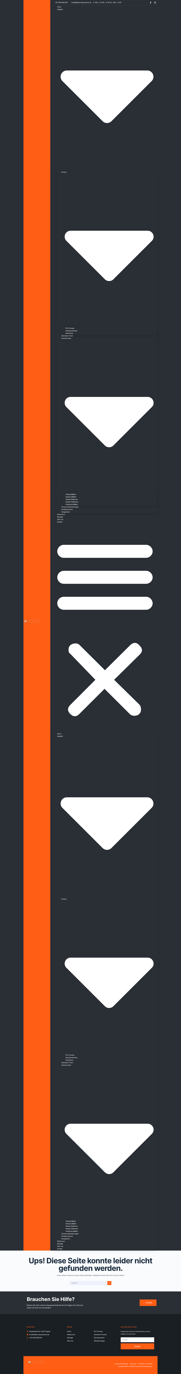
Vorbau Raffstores (71, 499)
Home (59, 734)
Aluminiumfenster (71, 331)
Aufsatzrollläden (70, 497)
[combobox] (88, 1283)
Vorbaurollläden (70, 494)
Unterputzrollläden (71, 504)
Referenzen (61, 1241)
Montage (60, 1244)
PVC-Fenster (69, 328)
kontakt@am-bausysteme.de (81, 2)
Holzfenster (69, 333)
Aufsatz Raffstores (71, 502)
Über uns (60, 1246)
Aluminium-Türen (67, 336)
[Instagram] (155, 2)
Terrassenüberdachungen (70, 507)
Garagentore (65, 512)
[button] (105, 627)
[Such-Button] (109, 1283)
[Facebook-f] (151, 2)
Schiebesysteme (67, 509)
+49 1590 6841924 (61, 2)
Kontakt (59, 522)
